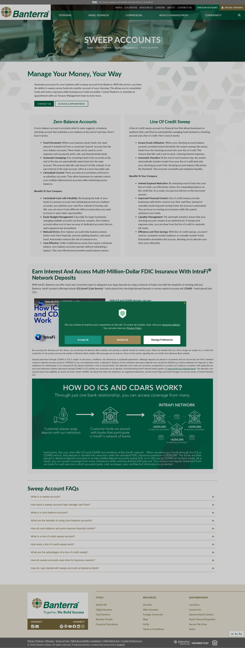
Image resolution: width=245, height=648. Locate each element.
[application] (122, 324)
